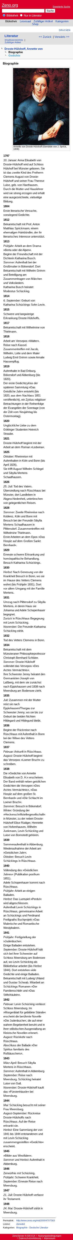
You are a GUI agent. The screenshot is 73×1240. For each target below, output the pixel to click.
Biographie (22, 1227)
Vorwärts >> (61, 36)
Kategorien (62, 21)
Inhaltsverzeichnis (14, 40)
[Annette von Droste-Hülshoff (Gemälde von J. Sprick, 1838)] (41, 144)
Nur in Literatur (32, 15)
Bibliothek (12, 15)
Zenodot (20, 1224)
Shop (35, 24)
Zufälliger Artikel (43, 21)
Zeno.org (10, 5)
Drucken (64, 30)
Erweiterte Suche (61, 6)
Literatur (11, 36)
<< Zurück (45, 36)
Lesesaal (25, 21)
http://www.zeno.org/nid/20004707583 (35, 1220)
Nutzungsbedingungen (49, 1236)
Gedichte (14, 55)
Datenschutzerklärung (30, 1238)
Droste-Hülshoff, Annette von (23, 48)
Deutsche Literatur (38, 1227)
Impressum (49, 1238)
